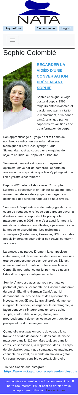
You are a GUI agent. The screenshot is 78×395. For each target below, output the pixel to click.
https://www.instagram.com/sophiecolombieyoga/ (41, 371)
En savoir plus (55, 390)
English (66, 28)
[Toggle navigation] (13, 40)
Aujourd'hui (13, 28)
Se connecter (46, 28)
